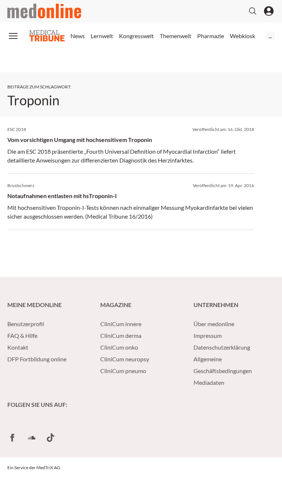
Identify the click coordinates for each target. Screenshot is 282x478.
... (270, 35)
